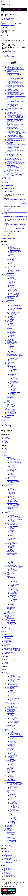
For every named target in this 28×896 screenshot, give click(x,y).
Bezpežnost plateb (8, 638)
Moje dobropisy (7, 871)
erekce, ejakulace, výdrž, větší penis (15, 355)
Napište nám (3, 13)
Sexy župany (13, 374)
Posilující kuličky (14, 258)
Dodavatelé (6, 442)
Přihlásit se (3, 11)
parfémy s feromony (11, 343)
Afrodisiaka (12, 271)
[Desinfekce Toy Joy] (9, 188)
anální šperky (13, 264)
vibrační (11, 262)
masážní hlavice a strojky (15, 251)
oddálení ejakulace (11, 297)
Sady (8, 363)
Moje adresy (6, 872)
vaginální (12, 247)
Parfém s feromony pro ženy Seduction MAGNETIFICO (15, 203)
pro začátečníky (13, 266)
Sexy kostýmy (16, 379)
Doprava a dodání (8, 426)
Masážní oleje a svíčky (12, 342)
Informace (3, 420)
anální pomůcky (10, 321)
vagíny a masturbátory (12, 332)
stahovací (12, 317)
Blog (5, 177)
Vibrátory (9, 246)
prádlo (5, 152)
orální (11, 336)
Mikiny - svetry (13, 384)
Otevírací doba (7, 178)
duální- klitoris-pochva (15, 248)
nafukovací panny (11, 300)
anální (11, 338)
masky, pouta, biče (11, 411)
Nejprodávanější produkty (7, 185)
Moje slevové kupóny (9, 875)
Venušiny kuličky (14, 256)
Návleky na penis (11, 281)
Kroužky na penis (11, 275)
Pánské (11, 385)
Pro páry (6, 98)
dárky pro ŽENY (11, 404)
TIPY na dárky (7, 171)
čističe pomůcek (10, 397)
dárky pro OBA (10, 406)
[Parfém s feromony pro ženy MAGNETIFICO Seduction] (15, 200)
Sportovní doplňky (14, 382)
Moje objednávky (8, 868)
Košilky (11, 367)
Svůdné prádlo (13, 366)
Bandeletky (12, 394)
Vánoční (15, 378)
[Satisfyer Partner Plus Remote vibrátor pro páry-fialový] (15, 213)
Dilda (8, 267)
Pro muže (6, 77)
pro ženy (12, 329)
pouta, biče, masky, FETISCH (14, 354)
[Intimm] (3, 22)
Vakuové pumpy (10, 273)
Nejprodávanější (7, 438)
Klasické (15, 370)
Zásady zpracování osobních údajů (12, 648)
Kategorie (6, 111)
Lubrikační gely (10, 333)
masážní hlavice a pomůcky (16, 308)
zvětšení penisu (10, 298)
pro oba (11, 351)
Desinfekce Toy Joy (8, 191)
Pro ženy (6, 55)
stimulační (12, 339)
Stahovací (12, 277)
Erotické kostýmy (14, 375)
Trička (14, 389)
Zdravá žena (9, 398)
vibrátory (9, 302)
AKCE (5, 109)
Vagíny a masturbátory (12, 279)
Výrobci (5, 441)
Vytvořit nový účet (8, 449)
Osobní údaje (7, 873)
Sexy (14, 377)
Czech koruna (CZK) (9, 18)
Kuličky (8, 255)
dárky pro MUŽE (11, 405)
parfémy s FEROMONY (15, 270)
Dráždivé (12, 278)
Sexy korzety (16, 373)
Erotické (15, 369)
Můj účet (3, 865)
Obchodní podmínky (8, 422)
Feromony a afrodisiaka (12, 269)
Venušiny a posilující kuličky (13, 312)
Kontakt (5, 179)
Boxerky (15, 388)
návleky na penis (10, 340)
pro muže (12, 348)
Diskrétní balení (7, 644)
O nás (5, 424)
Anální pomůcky (10, 260)
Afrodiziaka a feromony (12, 292)
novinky (8, 400)
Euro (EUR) (6, 19)
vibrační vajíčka (10, 320)
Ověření (5, 448)
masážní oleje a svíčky (12, 413)
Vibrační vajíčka (10, 259)
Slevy (5, 440)
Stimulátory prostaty (11, 282)
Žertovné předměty (11, 396)
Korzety (11, 371)
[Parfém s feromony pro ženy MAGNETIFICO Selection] (15, 225)
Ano (2, 7)
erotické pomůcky (11, 409)
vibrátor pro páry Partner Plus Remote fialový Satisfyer (15, 216)
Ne (5, 7)
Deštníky (12, 393)
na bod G (12, 254)
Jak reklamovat (7, 425)
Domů (5, 634)
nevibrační (12, 263)
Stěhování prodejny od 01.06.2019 (12, 649)
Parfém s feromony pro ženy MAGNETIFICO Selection (15, 228)
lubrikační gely (10, 415)
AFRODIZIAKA (14, 294)
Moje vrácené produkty (9, 869)
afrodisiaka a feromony (12, 412)
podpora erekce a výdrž (12, 296)
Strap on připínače (11, 362)
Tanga (14, 390)
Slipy (14, 386)
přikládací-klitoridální (15, 250)
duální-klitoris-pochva (15, 305)
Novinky (6, 437)
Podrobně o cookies (8, 652)
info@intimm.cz (11, 886)
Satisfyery (12, 252)
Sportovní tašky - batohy (15, 392)
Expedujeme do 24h (8, 642)
